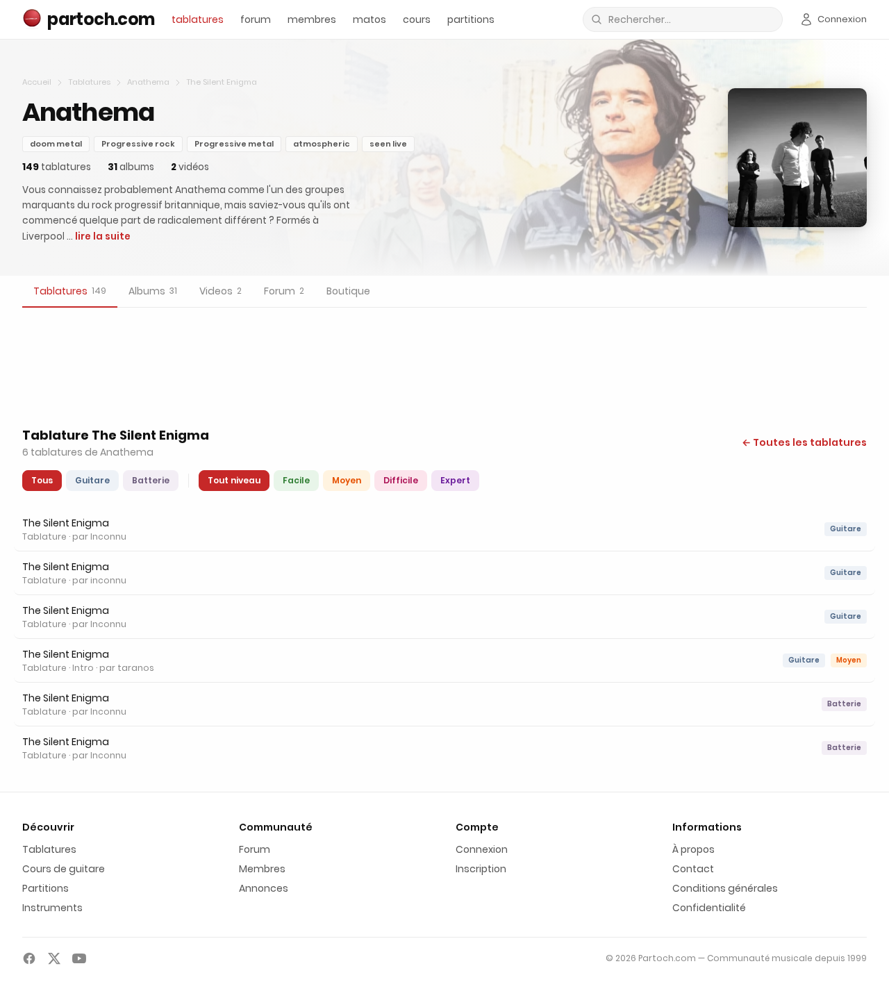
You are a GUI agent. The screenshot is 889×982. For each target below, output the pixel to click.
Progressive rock (138, 143)
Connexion (482, 849)
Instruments (52, 908)
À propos (693, 849)
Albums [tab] (152, 291)
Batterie (150, 480)
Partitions (45, 888)
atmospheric (321, 143)
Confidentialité (709, 908)
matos (369, 19)
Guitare (92, 480)
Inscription (481, 869)
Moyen (346, 480)
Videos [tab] (220, 291)
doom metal (56, 143)
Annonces (263, 888)
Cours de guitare (63, 869)
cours (417, 19)
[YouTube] (79, 958)
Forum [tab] (284, 291)
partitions (471, 19)
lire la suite (103, 236)
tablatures (198, 19)
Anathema (148, 82)
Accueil (36, 82)
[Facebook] (29, 958)
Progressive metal (234, 143)
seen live (388, 143)
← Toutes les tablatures (804, 442)
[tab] (69, 292)
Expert (455, 480)
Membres (262, 869)
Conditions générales (725, 888)
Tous (42, 480)
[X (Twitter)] (54, 958)
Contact (693, 869)
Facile (296, 480)
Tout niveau (234, 480)
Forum (254, 849)
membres (312, 19)
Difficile (400, 480)
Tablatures (89, 82)
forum (255, 19)
